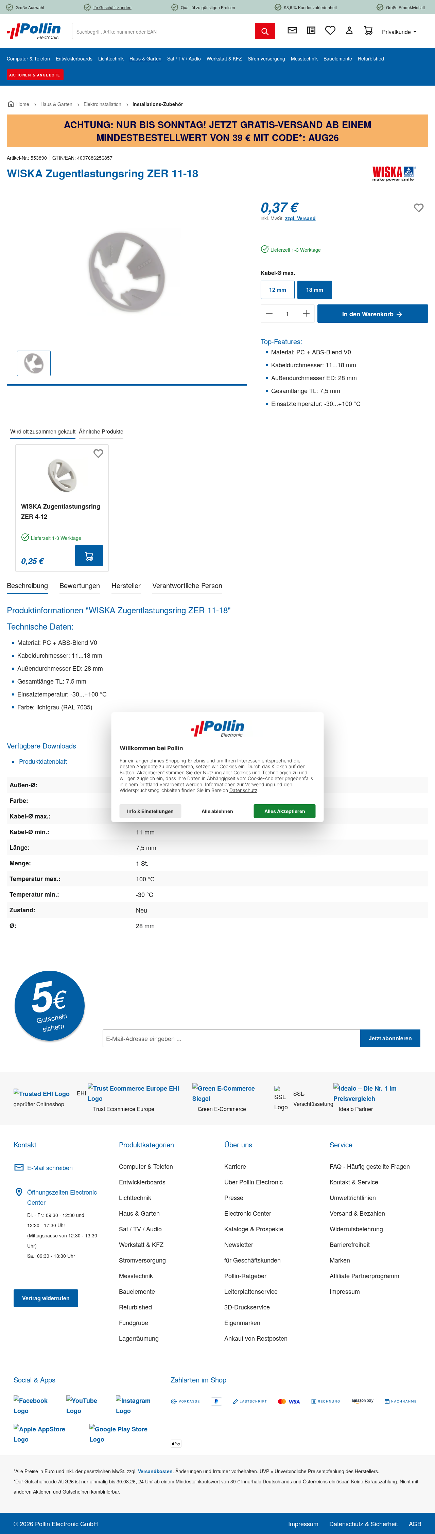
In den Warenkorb (368, 314)
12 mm (277, 290)
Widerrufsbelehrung (356, 1228)
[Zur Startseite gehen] (33, 30)
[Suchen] (265, 31)
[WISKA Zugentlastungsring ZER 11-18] (126, 272)
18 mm (314, 290)
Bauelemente (137, 1291)
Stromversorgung (142, 1259)
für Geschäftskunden (252, 1259)
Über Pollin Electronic (253, 1181)
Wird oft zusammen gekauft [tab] (42, 431)
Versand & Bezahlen (357, 1213)
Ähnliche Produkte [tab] (101, 431)
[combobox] (163, 31)
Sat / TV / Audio (140, 1228)
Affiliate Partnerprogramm (364, 1275)
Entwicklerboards (142, 1181)
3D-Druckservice (247, 1306)
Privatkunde (397, 32)
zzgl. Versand (300, 218)
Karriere (235, 1166)
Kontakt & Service (354, 1181)
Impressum (345, 1291)
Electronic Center (247, 1213)
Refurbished (135, 1306)
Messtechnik (136, 1275)
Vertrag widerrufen (46, 1298)
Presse (233, 1197)
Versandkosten (155, 1471)
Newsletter (238, 1244)
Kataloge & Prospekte (253, 1228)
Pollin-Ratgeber (245, 1275)
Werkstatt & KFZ (141, 1244)
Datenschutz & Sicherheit (363, 1523)
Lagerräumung (139, 1338)
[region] (127, 292)
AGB (415, 1523)
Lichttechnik (135, 1197)
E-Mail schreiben (50, 1167)
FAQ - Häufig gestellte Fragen (370, 1166)
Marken (340, 1259)
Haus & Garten (139, 1213)
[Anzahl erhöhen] (306, 313)
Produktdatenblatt (42, 761)
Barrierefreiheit (350, 1244)
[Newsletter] (292, 30)
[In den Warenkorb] (89, 555)
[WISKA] (394, 176)
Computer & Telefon (146, 1166)
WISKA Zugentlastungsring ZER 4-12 (60, 511)
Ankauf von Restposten (256, 1338)
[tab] (27, 586)
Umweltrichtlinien (353, 1197)
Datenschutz (146, 1053)
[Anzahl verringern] (269, 313)
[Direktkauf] (311, 30)
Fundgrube (133, 1322)
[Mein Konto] (349, 30)
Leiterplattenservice (251, 1291)
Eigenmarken (242, 1322)
